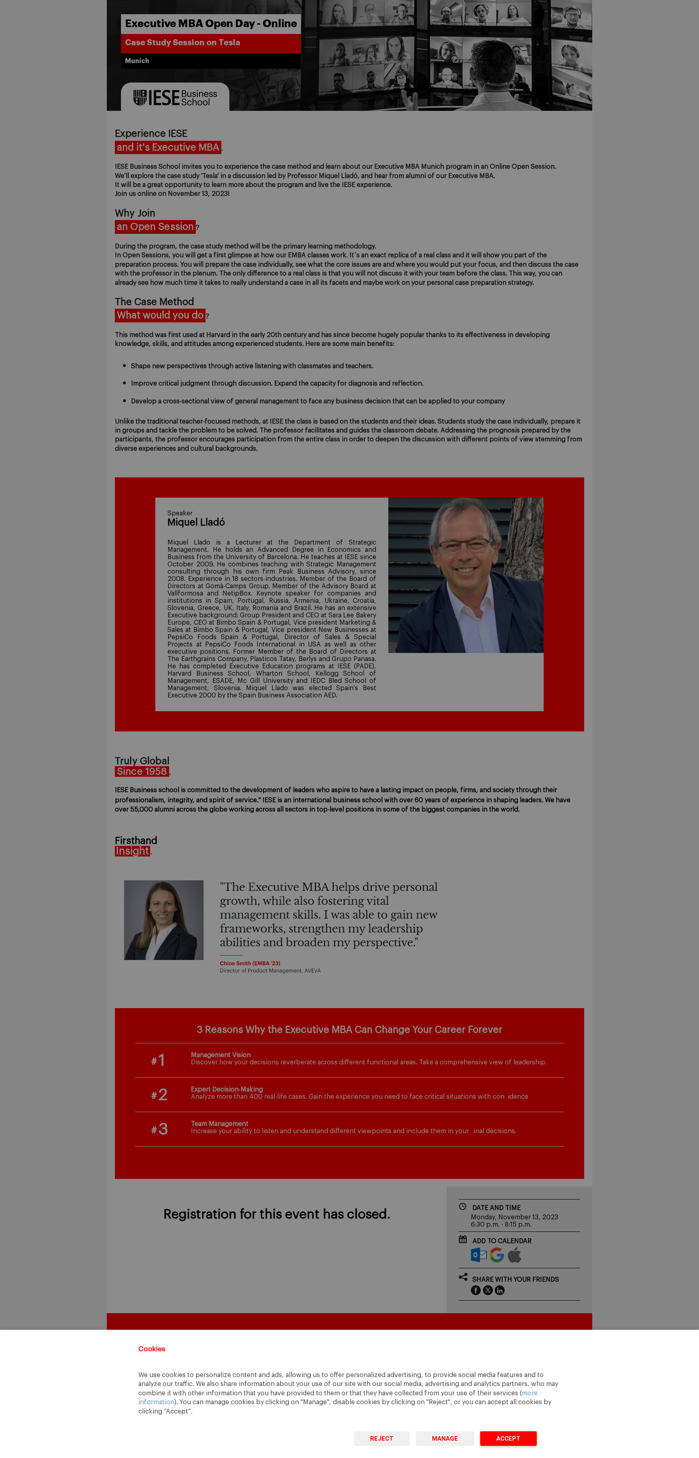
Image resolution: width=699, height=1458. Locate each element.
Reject (382, 1438)
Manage (445, 1438)
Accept (508, 1438)
